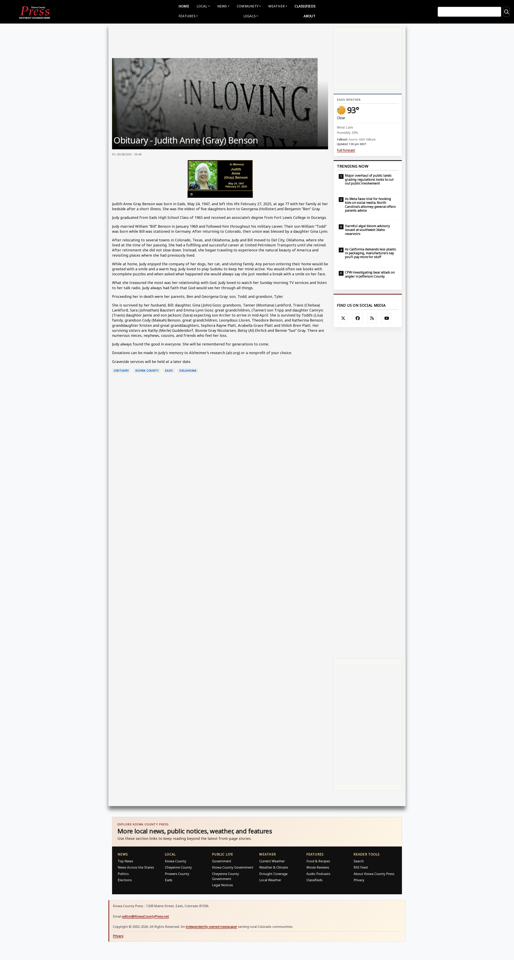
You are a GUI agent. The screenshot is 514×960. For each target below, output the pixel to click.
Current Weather (272, 861)
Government (221, 861)
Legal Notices (222, 885)
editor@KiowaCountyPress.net (145, 916)
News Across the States (136, 867)
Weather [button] (276, 6)
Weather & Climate (273, 867)
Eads (169, 370)
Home (183, 6)
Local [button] (202, 6)
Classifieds (305, 6)
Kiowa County (147, 370)
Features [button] (186, 16)
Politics (123, 873)
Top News (125, 861)
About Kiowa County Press (374, 873)
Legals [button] (249, 16)
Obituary (121, 370)
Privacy (359, 880)
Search (359, 861)
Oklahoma (188, 370)
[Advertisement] (367, 492)
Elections (125, 880)
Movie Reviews (317, 867)
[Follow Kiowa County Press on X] (343, 318)
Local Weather (270, 880)
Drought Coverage (273, 873)
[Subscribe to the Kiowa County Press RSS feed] (372, 318)
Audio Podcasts (318, 873)
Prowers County (177, 873)
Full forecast (346, 150)
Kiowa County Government (232, 867)
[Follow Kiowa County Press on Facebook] (358, 318)
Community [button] (247, 6)
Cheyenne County (178, 867)
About (309, 16)
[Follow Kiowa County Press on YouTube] (387, 318)
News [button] (222, 6)
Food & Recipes (318, 861)
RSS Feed (361, 867)
